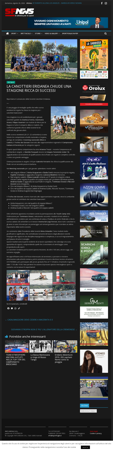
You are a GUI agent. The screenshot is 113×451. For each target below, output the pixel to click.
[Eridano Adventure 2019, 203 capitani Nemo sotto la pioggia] (65, 341)
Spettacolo (26, 33)
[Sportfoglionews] (7, 33)
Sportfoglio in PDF (70, 33)
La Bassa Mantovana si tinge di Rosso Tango (40, 357)
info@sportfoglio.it (55, 436)
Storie (37, 33)
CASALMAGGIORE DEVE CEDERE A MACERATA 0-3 (29, 319)
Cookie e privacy (96, 432)
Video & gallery (51, 33)
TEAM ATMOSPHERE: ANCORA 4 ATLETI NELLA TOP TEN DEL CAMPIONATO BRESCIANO (15, 359)
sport (13, 33)
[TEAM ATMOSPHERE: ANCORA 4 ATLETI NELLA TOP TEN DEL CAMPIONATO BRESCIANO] (16, 341)
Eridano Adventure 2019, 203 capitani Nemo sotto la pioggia (64, 358)
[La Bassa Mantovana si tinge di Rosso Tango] (41, 341)
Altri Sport (11, 82)
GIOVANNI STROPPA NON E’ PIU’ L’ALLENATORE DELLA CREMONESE (44, 329)
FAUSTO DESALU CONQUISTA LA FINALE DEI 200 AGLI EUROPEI (56, 3)
